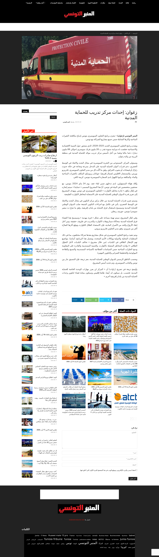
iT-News (44, 535)
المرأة (101, 543)
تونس (69, 543)
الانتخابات (40, 539)
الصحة (121, 3)
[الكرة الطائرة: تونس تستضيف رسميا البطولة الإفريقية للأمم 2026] (27, 390)
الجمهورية (132, 543)
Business (124, 536)
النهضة (75, 543)
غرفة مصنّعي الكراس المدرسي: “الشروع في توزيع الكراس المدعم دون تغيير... (46, 326)
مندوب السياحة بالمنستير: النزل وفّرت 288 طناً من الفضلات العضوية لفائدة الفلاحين (126, 364)
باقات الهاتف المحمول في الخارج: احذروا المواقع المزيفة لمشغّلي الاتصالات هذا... (46, 347)
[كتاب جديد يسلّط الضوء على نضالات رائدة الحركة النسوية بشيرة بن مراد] (27, 358)
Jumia (37, 535)
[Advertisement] (124, 128)
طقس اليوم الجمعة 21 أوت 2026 (76, 361)
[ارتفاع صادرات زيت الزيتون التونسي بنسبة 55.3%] (39, 144)
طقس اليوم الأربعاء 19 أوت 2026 (127, 387)
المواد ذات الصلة (127, 311)
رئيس (62, 543)
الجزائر (28, 539)
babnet (132, 535)
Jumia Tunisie (127, 539)
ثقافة (127, 3)
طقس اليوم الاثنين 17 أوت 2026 (47, 430)
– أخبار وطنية (41, 3)
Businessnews (115, 535)
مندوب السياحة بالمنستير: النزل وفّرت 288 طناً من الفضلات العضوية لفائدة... (46, 230)
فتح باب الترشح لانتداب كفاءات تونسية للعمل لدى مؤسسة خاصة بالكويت (46, 294)
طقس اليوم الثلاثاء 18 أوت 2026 (47, 334)
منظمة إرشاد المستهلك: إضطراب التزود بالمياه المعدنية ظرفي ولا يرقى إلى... (46, 411)
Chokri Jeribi (87, 535)
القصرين (112, 543)
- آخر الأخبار (127, 33)
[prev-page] (135, 418)
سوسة (53, 543)
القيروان (106, 543)
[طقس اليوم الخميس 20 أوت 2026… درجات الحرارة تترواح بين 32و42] (99, 377)
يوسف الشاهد (103, 547)
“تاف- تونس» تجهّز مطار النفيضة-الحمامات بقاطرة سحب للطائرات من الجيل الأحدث (46, 474)
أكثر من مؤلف (110, 311)
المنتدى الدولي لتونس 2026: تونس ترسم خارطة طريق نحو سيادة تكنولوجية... (46, 272)
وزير (113, 547)
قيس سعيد (131, 547)
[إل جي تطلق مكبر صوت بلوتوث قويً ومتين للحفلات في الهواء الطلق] (27, 453)
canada (94, 535)
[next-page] (131, 418)
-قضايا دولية (112, 3)
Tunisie (67, 539)
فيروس (33, 543)
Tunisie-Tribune (53, 539)
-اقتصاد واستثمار (71, 3)
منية (54, 161)
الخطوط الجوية (92, 3)
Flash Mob (79, 535)
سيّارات (102, 3)
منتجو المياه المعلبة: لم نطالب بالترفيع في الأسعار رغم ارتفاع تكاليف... (47, 240)
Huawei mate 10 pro (58, 535)
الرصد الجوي (124, 543)
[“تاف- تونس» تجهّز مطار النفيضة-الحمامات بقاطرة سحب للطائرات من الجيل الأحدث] (27, 474)
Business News (103, 536)
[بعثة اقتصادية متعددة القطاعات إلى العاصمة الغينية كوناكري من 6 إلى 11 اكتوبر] (99, 400)
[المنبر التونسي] (79, 14)
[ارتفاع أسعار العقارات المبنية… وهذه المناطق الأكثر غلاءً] (27, 400)
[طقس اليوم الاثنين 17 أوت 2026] (27, 432)
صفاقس (47, 543)
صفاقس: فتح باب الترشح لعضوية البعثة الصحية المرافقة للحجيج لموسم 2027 (46, 304)
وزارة (117, 547)
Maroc (107, 539)
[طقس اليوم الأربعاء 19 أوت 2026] (125, 377)
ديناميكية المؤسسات (56, 3)
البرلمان (33, 539)
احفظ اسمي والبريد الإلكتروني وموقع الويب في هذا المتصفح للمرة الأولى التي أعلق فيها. (108, 470)
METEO (101, 539)
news (94, 539)
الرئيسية (29, 3)
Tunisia (75, 539)
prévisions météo (85, 539)
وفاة (109, 547)
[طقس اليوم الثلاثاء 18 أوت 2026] (27, 337)
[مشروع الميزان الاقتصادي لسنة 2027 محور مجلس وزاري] (99, 351)
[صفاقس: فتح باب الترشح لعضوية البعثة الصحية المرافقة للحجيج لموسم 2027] (27, 304)
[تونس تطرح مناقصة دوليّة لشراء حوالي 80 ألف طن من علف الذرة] (125, 324)
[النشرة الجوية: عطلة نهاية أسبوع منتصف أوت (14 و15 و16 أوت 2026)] (27, 463)
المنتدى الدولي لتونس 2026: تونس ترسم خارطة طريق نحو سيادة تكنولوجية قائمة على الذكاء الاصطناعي (74, 412)
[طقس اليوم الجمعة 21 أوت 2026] (74, 351)
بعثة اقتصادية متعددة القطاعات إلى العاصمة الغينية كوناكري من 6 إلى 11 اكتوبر (100, 412)
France (72, 535)
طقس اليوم (40, 543)
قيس (28, 543)
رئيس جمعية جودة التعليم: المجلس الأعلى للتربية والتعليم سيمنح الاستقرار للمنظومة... (46, 368)
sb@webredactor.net (76, 520)
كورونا (124, 547)
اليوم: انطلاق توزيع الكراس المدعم (46, 377)
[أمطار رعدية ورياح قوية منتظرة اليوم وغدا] (74, 324)
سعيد (57, 543)
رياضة (134, 3)
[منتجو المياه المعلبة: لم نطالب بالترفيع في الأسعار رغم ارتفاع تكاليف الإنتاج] (74, 377)
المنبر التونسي (66, 122)
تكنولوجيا (82, 3)
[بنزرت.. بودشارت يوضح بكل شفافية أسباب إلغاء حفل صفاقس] (27, 422)
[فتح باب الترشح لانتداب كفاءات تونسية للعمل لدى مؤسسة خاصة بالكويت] (125, 398)
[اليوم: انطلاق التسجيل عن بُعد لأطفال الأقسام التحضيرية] (27, 316)
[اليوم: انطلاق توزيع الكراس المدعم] (27, 380)
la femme (115, 539)
